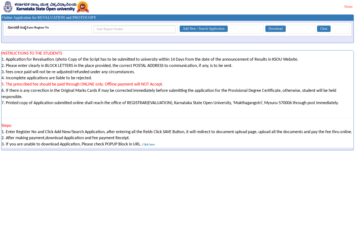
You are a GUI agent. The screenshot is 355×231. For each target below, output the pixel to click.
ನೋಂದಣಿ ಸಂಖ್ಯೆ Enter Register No (28, 27)
